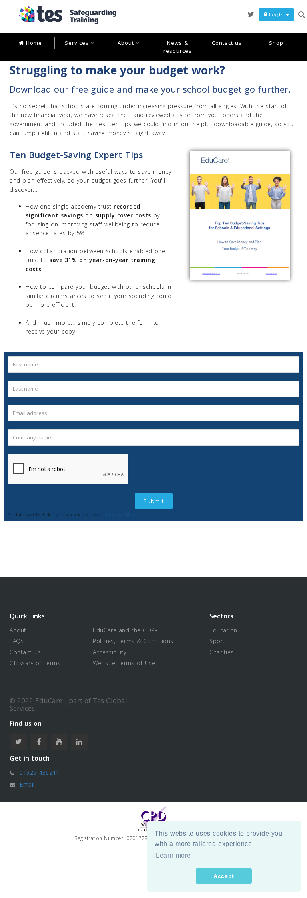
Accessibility (109, 652)
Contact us (227, 42)
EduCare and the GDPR (125, 630)
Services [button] (78, 42)
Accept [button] (223, 876)
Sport (217, 641)
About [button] (127, 42)
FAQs (17, 641)
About (18, 630)
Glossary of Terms (35, 663)
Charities (221, 652)
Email (27, 784)
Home (33, 42)
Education (223, 630)
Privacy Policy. (121, 514)
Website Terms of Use (124, 663)
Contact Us (25, 652)
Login (276, 15)
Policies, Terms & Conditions (133, 641)
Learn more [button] (173, 855)
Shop (276, 42)
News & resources (177, 46)
